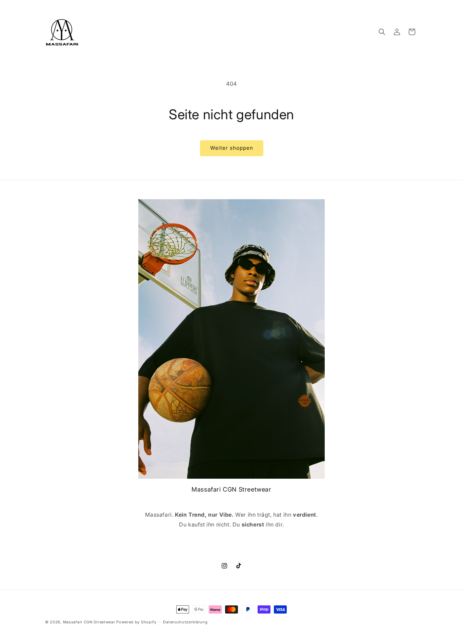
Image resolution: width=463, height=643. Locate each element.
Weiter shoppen (231, 148)
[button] (382, 31)
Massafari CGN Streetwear (89, 622)
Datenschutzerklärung (185, 622)
